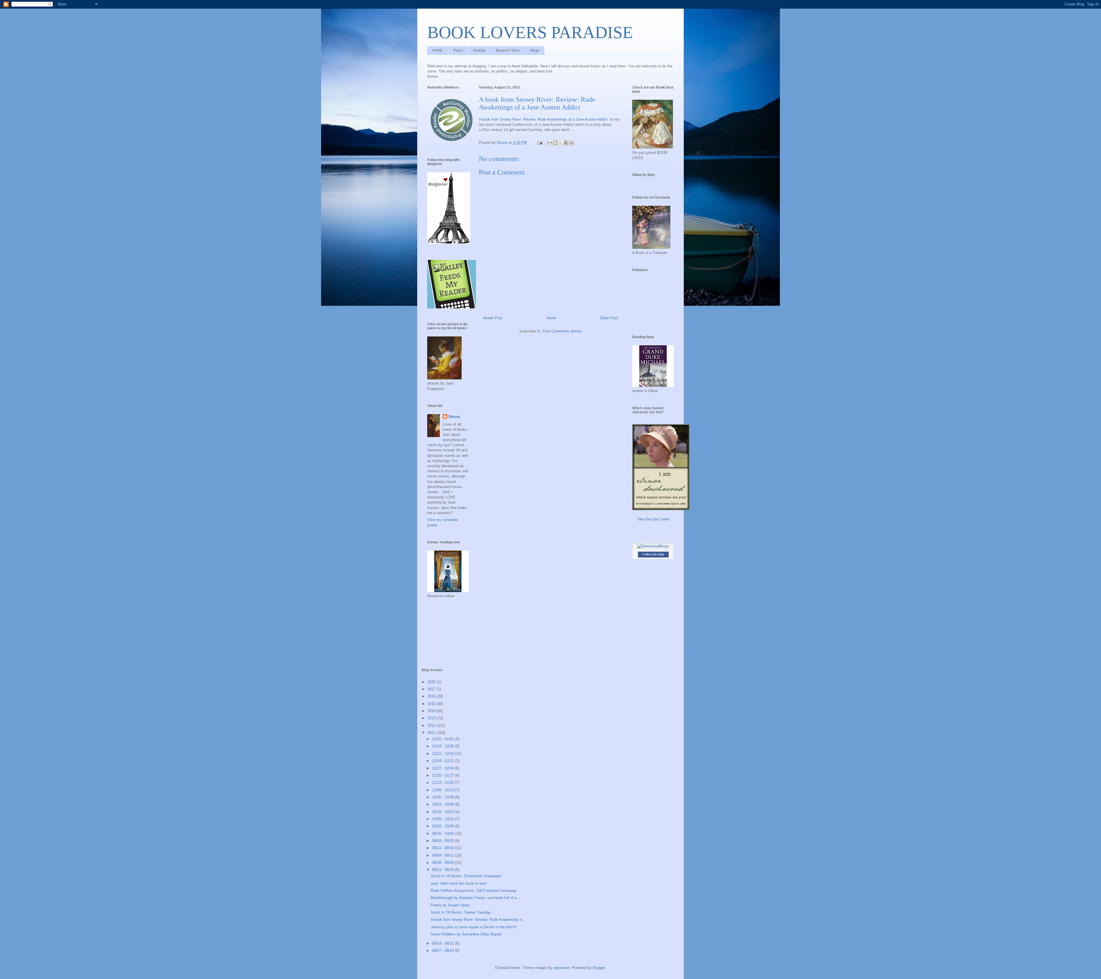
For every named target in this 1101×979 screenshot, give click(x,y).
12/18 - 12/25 (443, 746)
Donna (454, 416)
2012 (432, 725)
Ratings (479, 50)
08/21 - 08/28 (443, 870)
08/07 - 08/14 (443, 950)
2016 (432, 696)
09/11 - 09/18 (443, 848)
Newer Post (492, 318)
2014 (432, 711)
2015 (432, 704)
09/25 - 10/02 (443, 833)
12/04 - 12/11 (443, 761)
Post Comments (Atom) (562, 331)
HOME (437, 50)
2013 (432, 718)
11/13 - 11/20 (443, 782)
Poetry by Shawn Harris (450, 905)
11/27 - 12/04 (443, 768)
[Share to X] (561, 143)
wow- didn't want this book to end (458, 883)
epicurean (562, 968)
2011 (432, 733)
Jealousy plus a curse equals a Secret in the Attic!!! (474, 927)
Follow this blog (653, 554)
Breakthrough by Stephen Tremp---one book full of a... (475, 898)
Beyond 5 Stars (508, 50)
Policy (458, 50)
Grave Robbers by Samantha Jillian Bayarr (466, 934)
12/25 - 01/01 (443, 739)
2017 (432, 689)
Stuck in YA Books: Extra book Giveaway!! (466, 876)
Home (551, 318)
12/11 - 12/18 (443, 753)
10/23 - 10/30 (443, 804)
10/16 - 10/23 (443, 812)
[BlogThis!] (555, 143)
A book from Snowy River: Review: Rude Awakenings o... (478, 919)
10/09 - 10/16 (443, 819)
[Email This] (550, 143)
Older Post (609, 318)
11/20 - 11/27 (443, 775)
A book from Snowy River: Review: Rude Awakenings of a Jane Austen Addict (543, 119)
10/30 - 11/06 (443, 797)
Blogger (599, 968)
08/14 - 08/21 (443, 943)
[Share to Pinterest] (572, 143)
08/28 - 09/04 (443, 862)
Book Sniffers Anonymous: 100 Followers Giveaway (474, 890)
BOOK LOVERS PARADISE (530, 32)
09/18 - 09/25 (443, 841)
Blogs (534, 50)
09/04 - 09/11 (443, 855)
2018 (432, 682)
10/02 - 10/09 (443, 826)
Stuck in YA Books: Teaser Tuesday (461, 912)
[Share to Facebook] (566, 143)
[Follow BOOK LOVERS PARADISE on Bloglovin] (448, 242)
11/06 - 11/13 (443, 790)
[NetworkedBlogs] (653, 546)
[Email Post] (539, 142)
